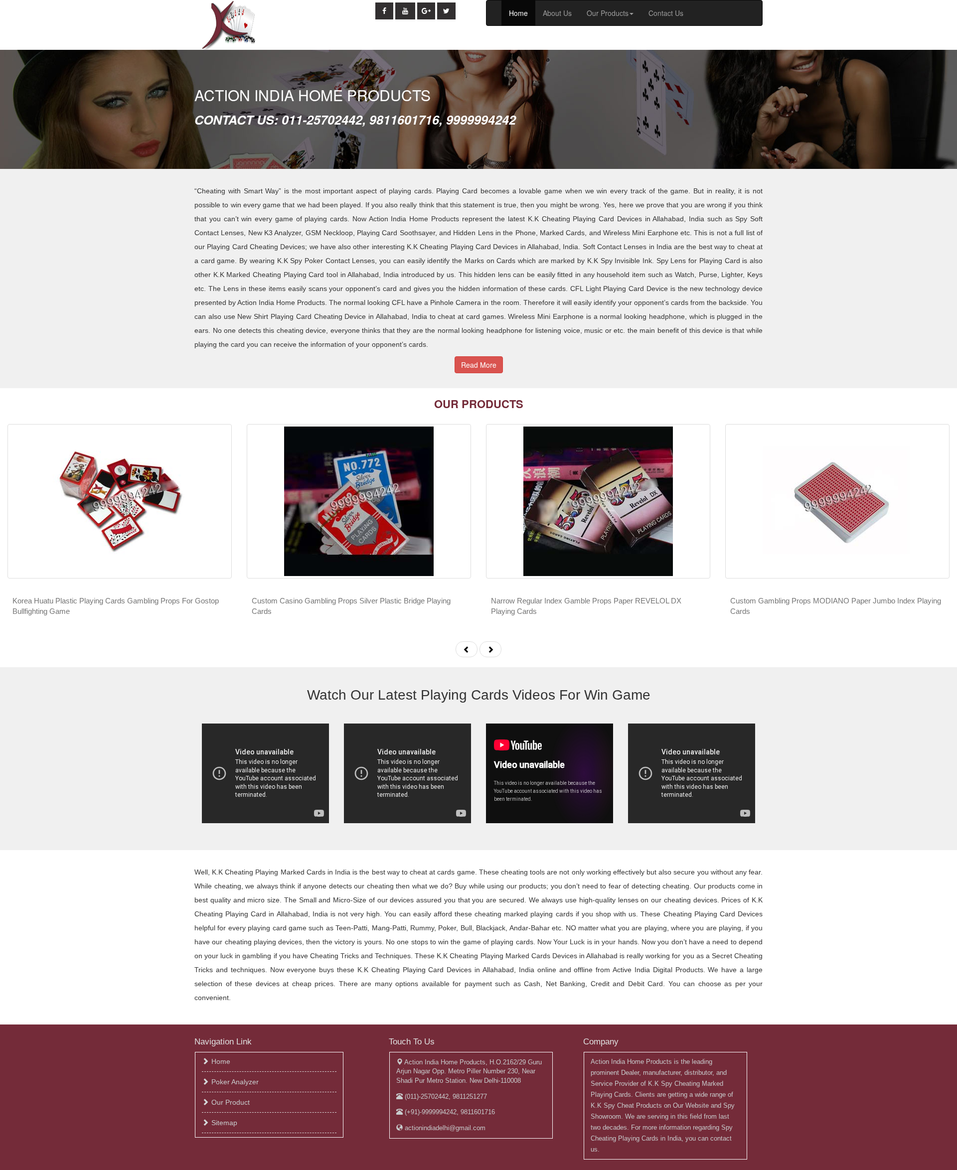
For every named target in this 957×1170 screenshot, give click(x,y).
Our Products (608, 13)
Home (518, 13)
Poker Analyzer (235, 1082)
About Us (557, 13)
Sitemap (224, 1123)
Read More (478, 365)
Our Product (230, 1102)
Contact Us (665, 13)
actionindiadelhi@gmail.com (444, 1128)
